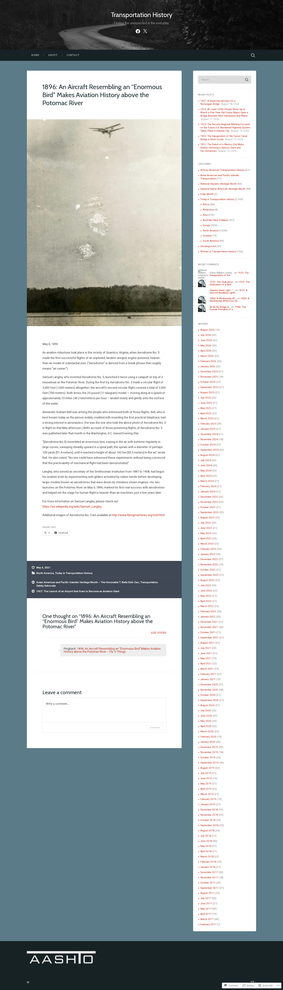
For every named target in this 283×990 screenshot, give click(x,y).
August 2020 (207, 705)
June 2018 (206, 841)
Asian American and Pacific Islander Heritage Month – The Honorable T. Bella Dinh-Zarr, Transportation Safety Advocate (97, 584)
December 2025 (209, 371)
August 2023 (207, 517)
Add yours (158, 632)
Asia (205, 214)
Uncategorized (208, 246)
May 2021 (205, 658)
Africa (206, 204)
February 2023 (208, 548)
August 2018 (207, 830)
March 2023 (207, 543)
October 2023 (208, 507)
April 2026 (206, 350)
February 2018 (208, 861)
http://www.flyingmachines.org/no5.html (138, 515)
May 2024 (205, 470)
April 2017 (206, 913)
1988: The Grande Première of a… (228, 308)
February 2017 (208, 924)
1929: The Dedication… (222, 281)
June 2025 (206, 402)
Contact (72, 55)
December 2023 (209, 496)
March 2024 (207, 481)
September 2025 (209, 387)
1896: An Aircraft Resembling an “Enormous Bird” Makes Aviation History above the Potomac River (102, 95)
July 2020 (205, 710)
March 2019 (207, 794)
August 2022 (207, 580)
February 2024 (208, 486)
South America (211, 240)
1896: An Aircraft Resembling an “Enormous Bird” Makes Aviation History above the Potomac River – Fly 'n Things (112, 650)
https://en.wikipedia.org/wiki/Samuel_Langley (72, 506)
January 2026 (207, 366)
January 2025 (207, 428)
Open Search (253, 55)
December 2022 (209, 559)
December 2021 (209, 621)
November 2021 (209, 627)
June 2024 (206, 465)
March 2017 (207, 919)
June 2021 (206, 653)
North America (45, 573)
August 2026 (207, 329)
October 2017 (208, 882)
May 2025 (205, 408)
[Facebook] (138, 31)
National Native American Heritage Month (222, 188)
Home (35, 55)
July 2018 (205, 835)
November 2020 (209, 689)
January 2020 (207, 741)
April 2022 (206, 601)
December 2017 (209, 872)
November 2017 (209, 877)
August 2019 (207, 767)
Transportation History (141, 15)
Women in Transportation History (218, 251)
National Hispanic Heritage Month (218, 183)
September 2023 (209, 512)
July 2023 (205, 522)
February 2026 (208, 361)
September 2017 (209, 887)
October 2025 (208, 382)
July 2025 (205, 397)
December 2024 (209, 434)
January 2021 (207, 679)
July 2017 (205, 898)
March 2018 (207, 856)
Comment (155, 727)
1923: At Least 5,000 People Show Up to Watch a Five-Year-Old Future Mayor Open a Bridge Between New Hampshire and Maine (224, 112)
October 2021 (208, 632)
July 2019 (205, 773)
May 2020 (205, 721)
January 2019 (207, 804)
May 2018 (205, 846)
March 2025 (207, 418)
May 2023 (205, 533)
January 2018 (207, 867)
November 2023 (209, 502)
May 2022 (205, 595)
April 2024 (206, 475)
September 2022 (209, 574)
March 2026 (207, 356)
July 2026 (205, 335)
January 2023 (207, 554)
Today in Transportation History (74, 573)
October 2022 (208, 569)
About (53, 55)
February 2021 (208, 674)
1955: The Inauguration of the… (229, 274)
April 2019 (206, 788)
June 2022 (206, 590)
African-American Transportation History (222, 170)
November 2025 (209, 376)
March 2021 (207, 668)
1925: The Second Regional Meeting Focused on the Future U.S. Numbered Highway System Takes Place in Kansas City (225, 127)
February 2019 (208, 799)
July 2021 (205, 648)
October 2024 (208, 444)
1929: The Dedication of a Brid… (230, 283)
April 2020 (206, 726)
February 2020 (208, 736)
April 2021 (206, 663)
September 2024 (209, 449)
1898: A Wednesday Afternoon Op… (229, 299)
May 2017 (205, 908)
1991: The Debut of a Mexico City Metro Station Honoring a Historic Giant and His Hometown (222, 147)
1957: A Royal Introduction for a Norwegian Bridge (217, 102)
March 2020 (207, 731)
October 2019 (208, 757)
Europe (206, 225)
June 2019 (206, 778)
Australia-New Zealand (215, 220)
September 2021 (209, 637)
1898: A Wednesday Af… (223, 298)
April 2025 (206, 413)
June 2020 (206, 715)
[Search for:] (224, 80)
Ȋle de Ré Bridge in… (220, 306)
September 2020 (209, 700)
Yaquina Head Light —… (222, 290)
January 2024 (207, 491)
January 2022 (207, 616)
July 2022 (205, 585)
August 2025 (207, 392)
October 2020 (208, 695)
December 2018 (209, 809)
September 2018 (209, 825)
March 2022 (207, 606)
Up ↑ (253, 981)
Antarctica (208, 209)
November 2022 (209, 564)
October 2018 (208, 820)
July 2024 (205, 460)
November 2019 (209, 752)
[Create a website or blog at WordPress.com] (28, 982)
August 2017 (207, 893)
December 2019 (209, 747)
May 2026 (205, 345)
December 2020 (209, 684)
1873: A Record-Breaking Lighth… (228, 291)
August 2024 (207, 455)
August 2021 (207, 642)
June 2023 (206, 528)
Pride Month (207, 194)
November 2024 (209, 439)
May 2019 (205, 783)
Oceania (207, 235)
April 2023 (206, 538)
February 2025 (208, 423)
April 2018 (206, 851)
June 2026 (206, 340)
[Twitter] (145, 31)
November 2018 (209, 814)
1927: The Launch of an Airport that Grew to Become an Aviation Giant (77, 591)
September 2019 (209, 762)
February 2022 (208, 611)
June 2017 (206, 903)
